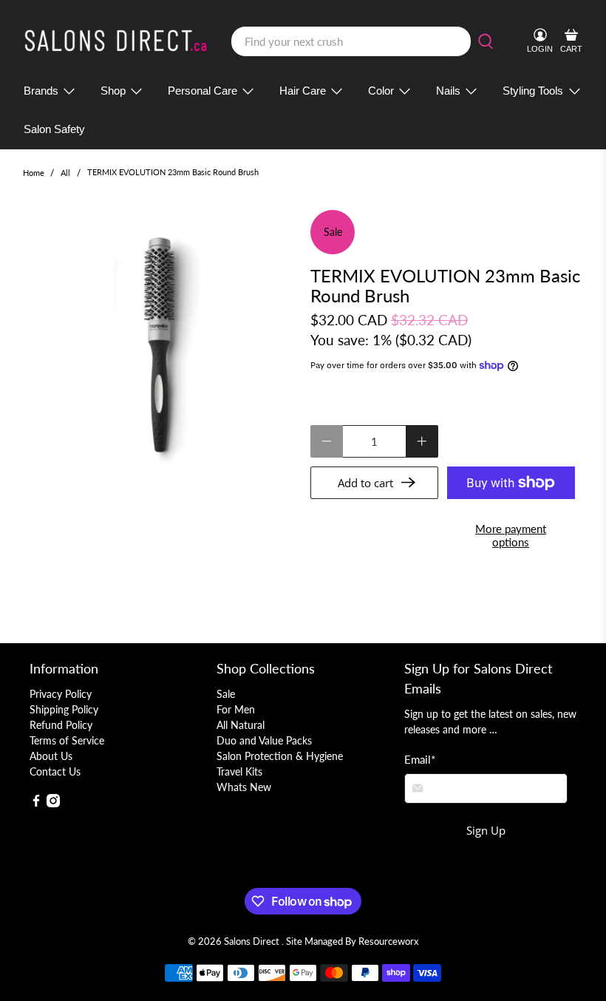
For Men (236, 709)
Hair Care (302, 90)
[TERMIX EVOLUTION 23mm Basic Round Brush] (159, 346)
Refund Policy (61, 725)
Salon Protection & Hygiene (280, 756)
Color (381, 90)
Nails (448, 90)
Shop (113, 90)
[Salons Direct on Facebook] (36, 803)
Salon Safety (54, 129)
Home (33, 173)
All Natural (241, 725)
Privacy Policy (61, 694)
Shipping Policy (64, 709)
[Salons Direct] (116, 41)
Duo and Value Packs (264, 740)
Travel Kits (239, 771)
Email (419, 759)
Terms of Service (67, 740)
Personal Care (202, 90)
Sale (226, 694)
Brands (41, 90)
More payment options (510, 535)
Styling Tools (533, 90)
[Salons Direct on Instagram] (53, 803)
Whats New (244, 787)
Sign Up (485, 830)
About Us (51, 756)
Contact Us (55, 771)
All (65, 173)
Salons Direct (253, 941)
